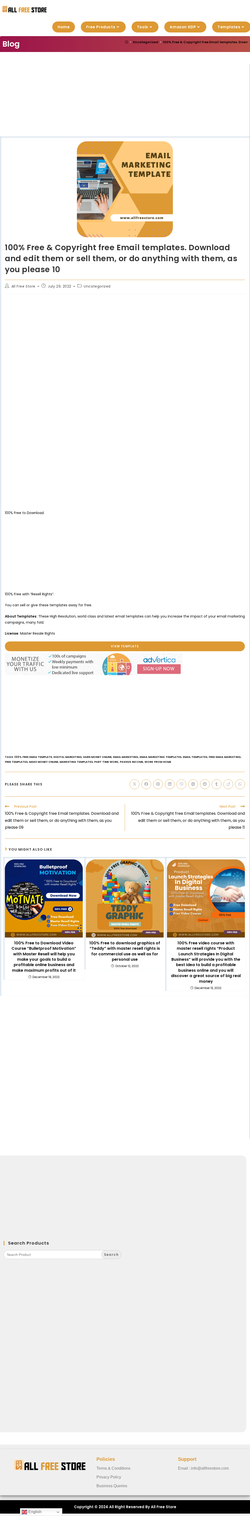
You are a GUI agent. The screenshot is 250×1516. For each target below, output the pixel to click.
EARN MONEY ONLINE (97, 757)
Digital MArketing (67, 757)
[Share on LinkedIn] (170, 784)
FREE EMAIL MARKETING (225, 757)
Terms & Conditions (113, 1468)
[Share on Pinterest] (158, 784)
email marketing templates (160, 757)
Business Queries (111, 1486)
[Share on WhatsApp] (240, 784)
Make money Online (43, 762)
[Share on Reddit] (205, 784)
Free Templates (16, 762)
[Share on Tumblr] (216, 784)
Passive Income (131, 762)
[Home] (126, 42)
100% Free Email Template (33, 757)
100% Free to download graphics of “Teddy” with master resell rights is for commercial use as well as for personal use (124, 951)
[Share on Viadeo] (228, 784)
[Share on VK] (193, 784)
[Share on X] (134, 784)
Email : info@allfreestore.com (203, 1468)
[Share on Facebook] (146, 784)
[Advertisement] (125, 100)
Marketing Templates (76, 762)
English (34, 1512)
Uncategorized (97, 286)
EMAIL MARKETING (125, 757)
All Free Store (23, 286)
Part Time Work (106, 762)
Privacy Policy (108, 1477)
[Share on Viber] (181, 784)
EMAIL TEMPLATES (195, 757)
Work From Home (158, 762)
